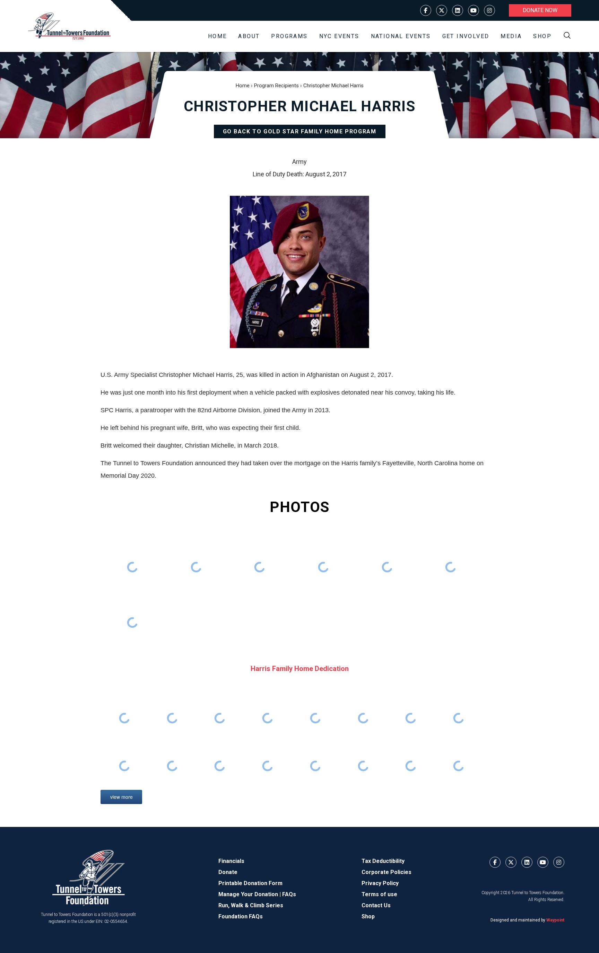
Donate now (540, 10)
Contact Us (376, 905)
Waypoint (555, 920)
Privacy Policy (380, 883)
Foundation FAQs (240, 916)
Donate (227, 872)
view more (121, 796)
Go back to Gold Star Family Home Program (299, 131)
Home (217, 36)
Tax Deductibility (383, 861)
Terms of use (379, 894)
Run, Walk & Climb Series (250, 905)
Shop (542, 36)
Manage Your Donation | (250, 894)
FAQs (289, 894)
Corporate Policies (386, 872)
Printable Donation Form (250, 883)
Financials (231, 861)
